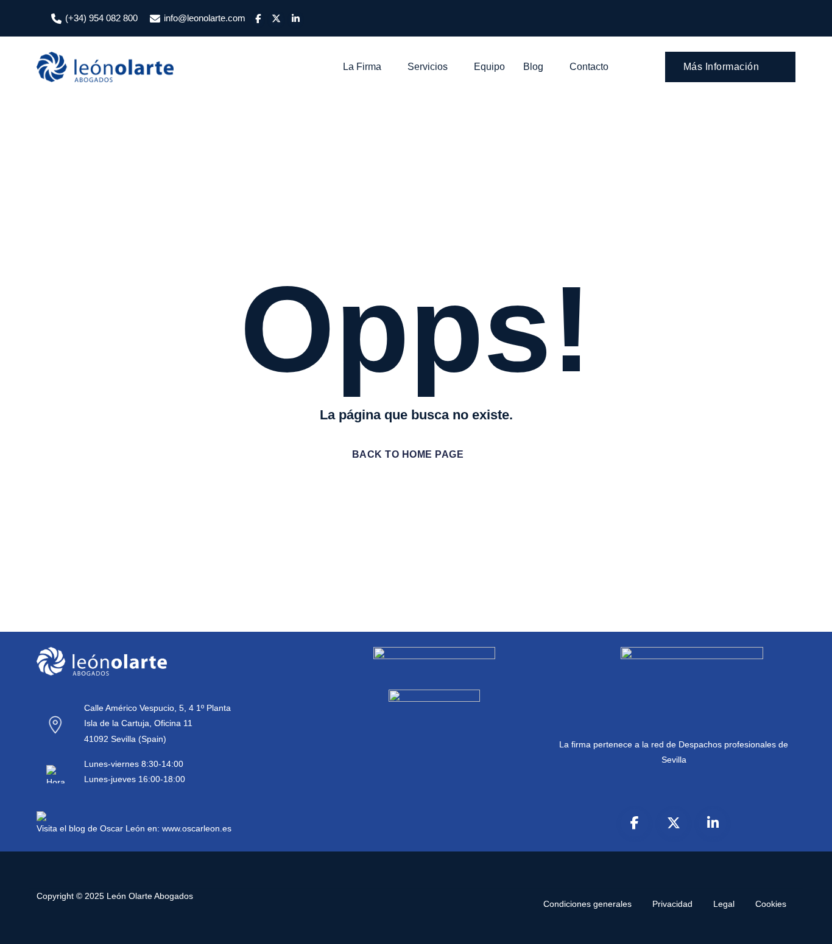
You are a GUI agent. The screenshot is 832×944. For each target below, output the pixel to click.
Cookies (770, 904)
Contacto (588, 66)
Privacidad (672, 904)
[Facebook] (635, 823)
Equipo (489, 66)
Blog (533, 66)
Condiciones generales (587, 904)
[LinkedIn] (713, 823)
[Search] (638, 67)
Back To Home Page (408, 454)
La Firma (362, 66)
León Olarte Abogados (150, 896)
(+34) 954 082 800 (101, 18)
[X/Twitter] (674, 823)
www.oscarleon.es (196, 828)
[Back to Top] (806, 924)
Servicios (427, 66)
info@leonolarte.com (204, 18)
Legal (724, 904)
